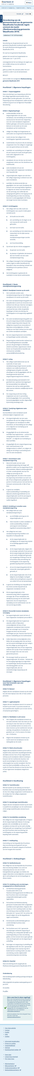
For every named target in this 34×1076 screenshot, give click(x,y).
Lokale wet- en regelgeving (7, 8)
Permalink (19, 13)
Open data (8, 1055)
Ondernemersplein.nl (11, 1068)
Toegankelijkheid (10, 1045)
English (7, 1032)
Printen (27, 13)
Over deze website (10, 1028)
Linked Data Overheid (11, 1057)
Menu (29, 3)
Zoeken (7, 1036)
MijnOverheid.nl (9, 1064)
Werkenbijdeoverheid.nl (12, 1070)
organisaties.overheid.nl (13, 1011)
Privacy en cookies (10, 1043)
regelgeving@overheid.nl (13, 1017)
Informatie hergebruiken (12, 1041)
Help (6, 1034)
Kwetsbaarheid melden (12, 1050)
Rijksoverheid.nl (9, 1066)
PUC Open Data (9, 1059)
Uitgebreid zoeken (20, 8)
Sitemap (7, 1048)
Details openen (1, 19)
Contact (7, 1030)
